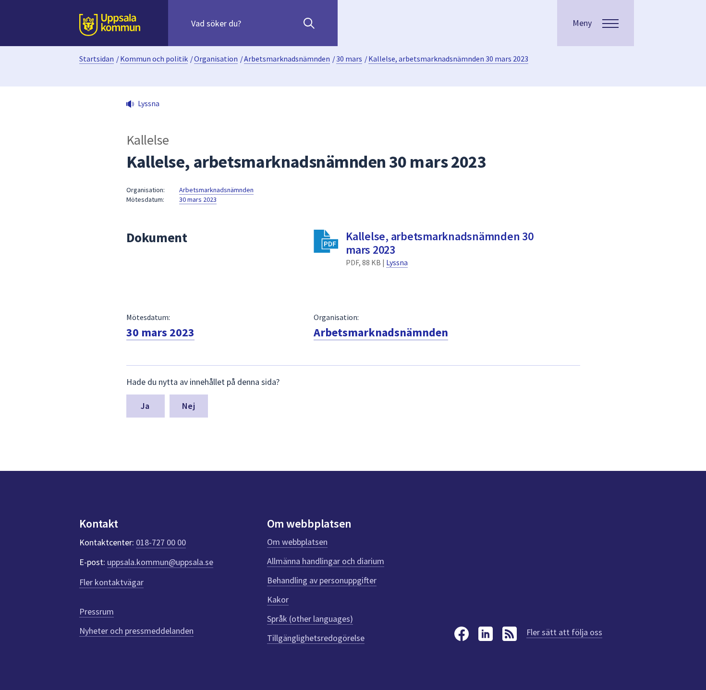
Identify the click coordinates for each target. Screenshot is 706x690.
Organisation (216, 58)
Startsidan (96, 58)
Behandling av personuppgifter (322, 580)
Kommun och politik (154, 58)
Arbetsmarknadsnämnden (287, 58)
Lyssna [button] (148, 103)
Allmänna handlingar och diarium (325, 561)
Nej (188, 405)
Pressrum (96, 611)
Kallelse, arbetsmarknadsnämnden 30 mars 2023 (448, 58)
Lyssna (397, 262)
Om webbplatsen (297, 541)
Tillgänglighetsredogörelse (316, 637)
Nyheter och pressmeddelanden (136, 630)
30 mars (349, 58)
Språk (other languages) (310, 618)
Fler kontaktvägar (111, 582)
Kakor (278, 599)
